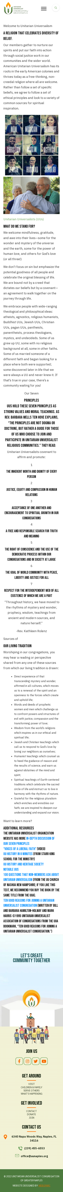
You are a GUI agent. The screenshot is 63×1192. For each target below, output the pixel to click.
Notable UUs (11, 869)
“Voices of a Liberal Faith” (19, 849)
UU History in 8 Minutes (18, 854)
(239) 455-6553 (34, 1148)
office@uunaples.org (34, 1156)
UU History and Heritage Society (23, 864)
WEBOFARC (44, 1185)
